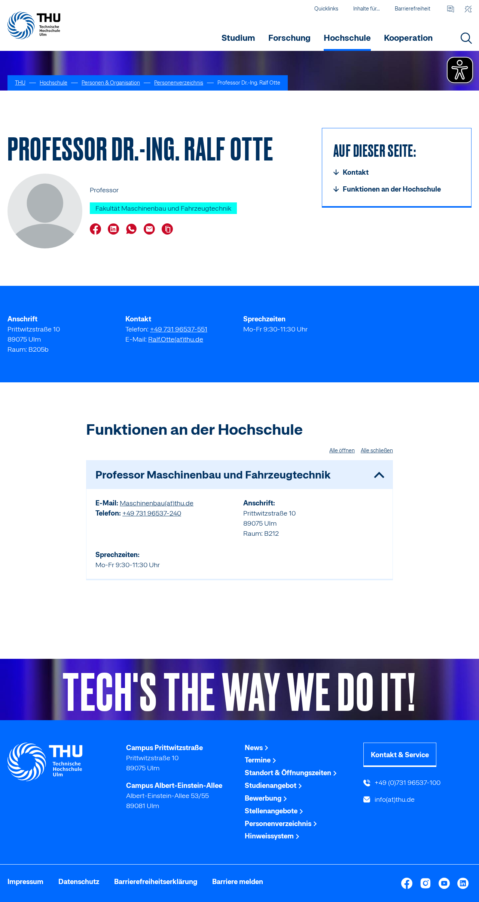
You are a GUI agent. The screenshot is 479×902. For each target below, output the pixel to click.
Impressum (25, 882)
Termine (258, 760)
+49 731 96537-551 (178, 329)
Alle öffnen (342, 450)
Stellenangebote (272, 811)
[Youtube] (444, 883)
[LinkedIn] (463, 883)
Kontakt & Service (400, 755)
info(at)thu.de (394, 799)
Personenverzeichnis (279, 824)
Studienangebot (271, 785)
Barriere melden (237, 882)
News (254, 748)
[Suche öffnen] (466, 38)
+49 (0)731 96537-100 (406, 782)
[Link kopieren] (169, 228)
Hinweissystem (270, 836)
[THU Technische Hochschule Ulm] (33, 25)
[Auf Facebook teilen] (97, 229)
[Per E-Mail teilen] (151, 229)
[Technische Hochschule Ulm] (61, 762)
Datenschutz (78, 882)
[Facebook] (406, 883)
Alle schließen (377, 450)
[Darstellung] (468, 9)
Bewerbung (264, 798)
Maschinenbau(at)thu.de (156, 503)
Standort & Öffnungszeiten (289, 773)
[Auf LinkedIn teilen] (115, 229)
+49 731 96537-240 (151, 513)
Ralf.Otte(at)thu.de (175, 339)
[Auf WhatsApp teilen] (133, 229)
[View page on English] (450, 9)
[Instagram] (425, 883)
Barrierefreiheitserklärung (155, 882)
